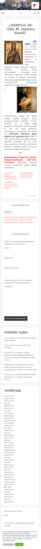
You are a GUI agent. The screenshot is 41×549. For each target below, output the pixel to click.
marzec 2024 (8, 438)
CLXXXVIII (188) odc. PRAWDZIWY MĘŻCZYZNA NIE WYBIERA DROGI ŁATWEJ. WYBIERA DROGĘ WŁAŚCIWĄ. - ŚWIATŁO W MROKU (20, 219)
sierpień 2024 (9, 426)
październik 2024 (10, 421)
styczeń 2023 (8, 472)
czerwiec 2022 (9, 489)
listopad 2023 (8, 448)
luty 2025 (7, 411)
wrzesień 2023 (9, 453)
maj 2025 (7, 403)
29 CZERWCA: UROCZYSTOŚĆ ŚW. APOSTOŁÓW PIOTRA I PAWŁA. (11, 185)
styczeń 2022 (8, 502)
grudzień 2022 (9, 475)
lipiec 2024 (7, 428)
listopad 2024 (8, 418)
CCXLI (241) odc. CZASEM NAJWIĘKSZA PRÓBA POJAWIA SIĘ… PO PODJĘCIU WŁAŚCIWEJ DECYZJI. (20, 376)
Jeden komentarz (31, 196)
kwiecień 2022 (9, 494)
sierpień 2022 (9, 484)
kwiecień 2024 (9, 435)
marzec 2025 (8, 408)
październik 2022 (10, 480)
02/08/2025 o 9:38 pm (9, 214)
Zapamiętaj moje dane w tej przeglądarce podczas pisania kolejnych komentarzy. (18, 281)
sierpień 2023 (9, 455)
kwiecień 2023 (9, 465)
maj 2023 (7, 462)
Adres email (9, 258)
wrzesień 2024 (9, 423)
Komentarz (8, 287)
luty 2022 (7, 499)
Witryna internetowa (11, 268)
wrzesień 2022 (9, 482)
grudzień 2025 (9, 399)
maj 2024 (7, 433)
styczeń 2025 (8, 413)
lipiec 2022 (7, 487)
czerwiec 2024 (9, 430)
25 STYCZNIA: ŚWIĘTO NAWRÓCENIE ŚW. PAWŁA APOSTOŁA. (10, 176)
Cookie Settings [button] (8, 544)
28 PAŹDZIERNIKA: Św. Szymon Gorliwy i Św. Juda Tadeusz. (27, 175)
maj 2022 (7, 492)
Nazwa (7, 248)
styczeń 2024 (8, 443)
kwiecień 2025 (9, 406)
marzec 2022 (8, 497)
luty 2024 (7, 440)
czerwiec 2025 (9, 401)
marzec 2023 (8, 467)
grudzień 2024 (9, 416)
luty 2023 (7, 470)
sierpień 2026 (9, 396)
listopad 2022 (8, 477)
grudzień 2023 (9, 445)
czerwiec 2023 (9, 460)
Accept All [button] (19, 544)
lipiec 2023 (7, 457)
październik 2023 (10, 450)
